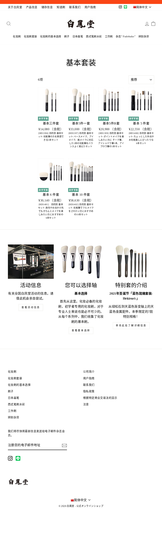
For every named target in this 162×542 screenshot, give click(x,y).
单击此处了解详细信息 (131, 325)
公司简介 (89, 371)
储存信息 (47, 7)
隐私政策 (89, 391)
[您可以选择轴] (81, 261)
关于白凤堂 (15, 7)
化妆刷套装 (30, 36)
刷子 (67, 36)
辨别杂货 (143, 36)
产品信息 (32, 7)
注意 (86, 404)
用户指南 (90, 7)
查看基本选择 (81, 330)
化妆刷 (17, 36)
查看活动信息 (31, 307)
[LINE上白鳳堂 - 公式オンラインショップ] (18, 458)
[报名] (64, 445)
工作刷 (109, 36)
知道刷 (61, 7)
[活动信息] (31, 261)
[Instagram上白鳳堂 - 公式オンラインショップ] (10, 458)
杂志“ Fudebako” (126, 36)
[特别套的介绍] (131, 261)
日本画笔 (78, 36)
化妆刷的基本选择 (50, 36)
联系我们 (75, 7)
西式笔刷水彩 (94, 36)
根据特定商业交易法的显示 (100, 397)
